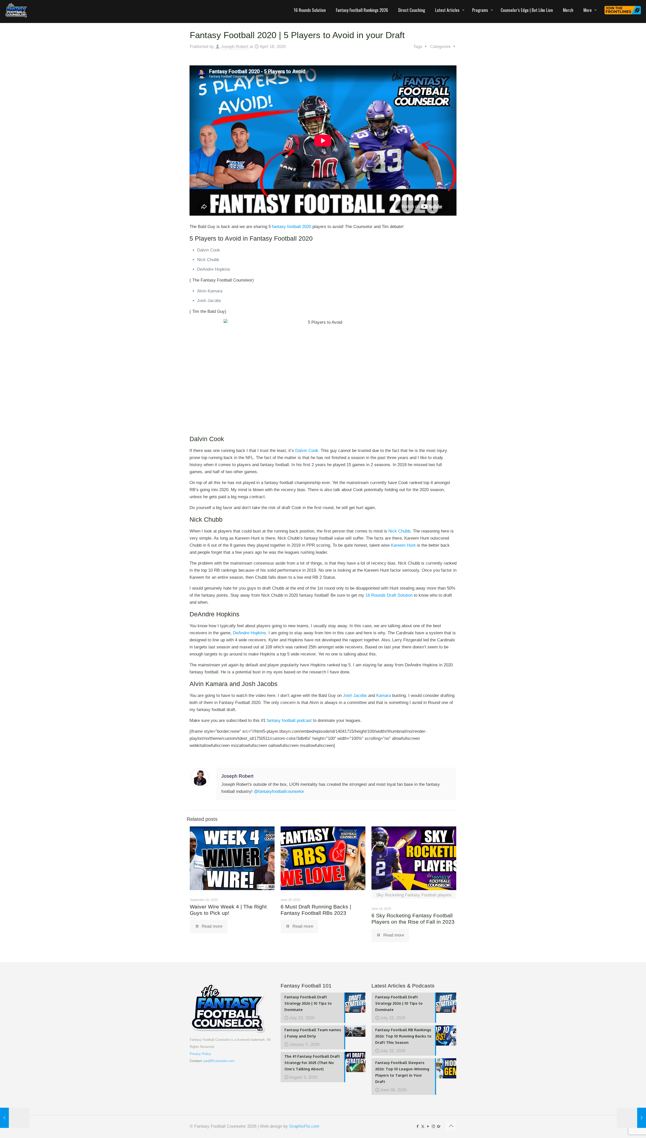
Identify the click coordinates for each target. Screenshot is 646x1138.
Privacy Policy (200, 1054)
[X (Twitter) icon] (423, 1126)
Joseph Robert (234, 46)
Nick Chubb (398, 531)
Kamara (383, 695)
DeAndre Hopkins (249, 632)
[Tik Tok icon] (439, 1126)
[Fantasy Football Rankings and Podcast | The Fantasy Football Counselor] (16, 10)
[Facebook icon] (417, 1126)
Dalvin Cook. (306, 450)
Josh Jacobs (355, 695)
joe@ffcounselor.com (219, 1061)
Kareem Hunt (403, 545)
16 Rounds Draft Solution (389, 595)
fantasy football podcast (289, 720)
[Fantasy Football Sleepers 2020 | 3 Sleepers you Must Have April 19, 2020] (631, 1118)
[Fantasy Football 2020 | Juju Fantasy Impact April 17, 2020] (14, 1118)
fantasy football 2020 (291, 226)
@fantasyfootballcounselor (279, 791)
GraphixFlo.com (304, 1126)
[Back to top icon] (451, 1126)
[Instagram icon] (433, 1126)
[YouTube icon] (428, 1126)
